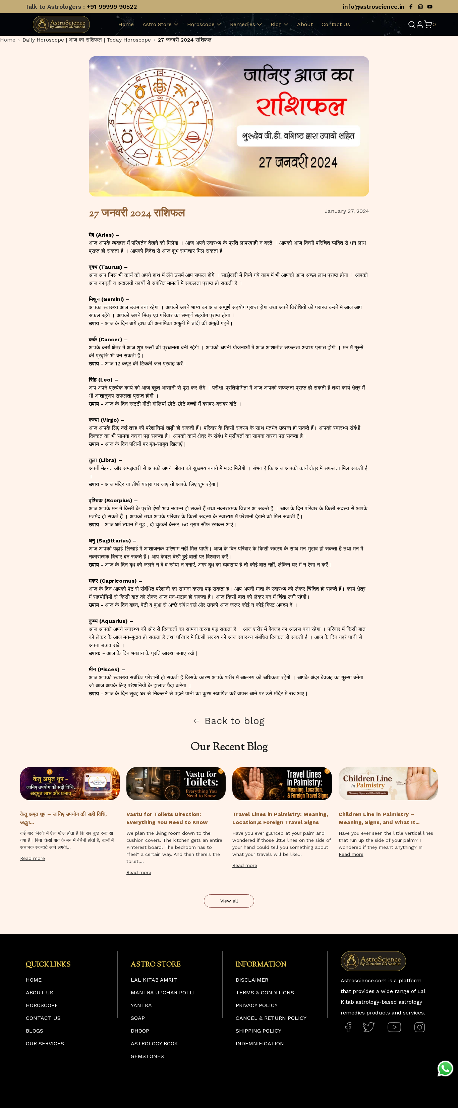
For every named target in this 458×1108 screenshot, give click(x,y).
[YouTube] (430, 7)
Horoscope (201, 24)
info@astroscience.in (374, 6)
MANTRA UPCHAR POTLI (163, 992)
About (305, 24)
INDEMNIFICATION (260, 1043)
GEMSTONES (147, 1056)
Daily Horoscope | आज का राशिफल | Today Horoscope (86, 40)
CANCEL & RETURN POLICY (271, 1018)
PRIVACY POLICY (257, 1005)
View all (229, 900)
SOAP (138, 1018)
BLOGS (34, 1031)
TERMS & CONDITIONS (265, 992)
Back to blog (235, 720)
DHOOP (140, 1031)
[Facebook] (411, 7)
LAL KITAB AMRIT (154, 980)
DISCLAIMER (252, 980)
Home (126, 24)
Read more (32, 858)
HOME (34, 980)
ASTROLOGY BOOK (154, 1043)
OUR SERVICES (45, 1043)
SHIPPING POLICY (258, 1031)
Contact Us (336, 24)
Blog (276, 24)
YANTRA (141, 1005)
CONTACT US (43, 1018)
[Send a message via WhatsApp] (445, 1068)
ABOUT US (39, 992)
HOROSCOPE (42, 1005)
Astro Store (157, 24)
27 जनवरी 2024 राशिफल (185, 40)
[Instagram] (420, 7)
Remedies (242, 24)
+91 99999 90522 (112, 6)
